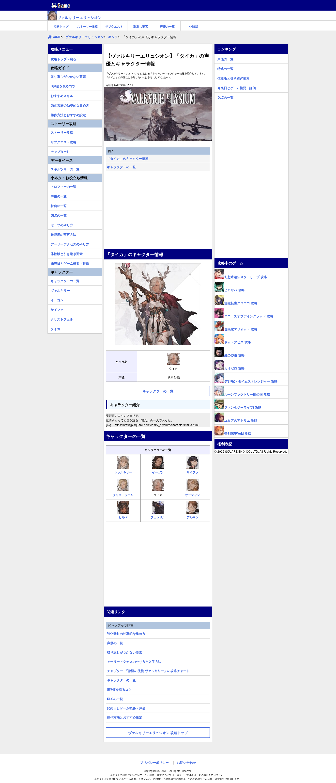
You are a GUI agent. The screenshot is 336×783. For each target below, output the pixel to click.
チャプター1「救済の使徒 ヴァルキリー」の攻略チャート (148, 670)
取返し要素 (140, 26)
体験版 (193, 26)
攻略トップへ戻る (63, 58)
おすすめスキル (62, 95)
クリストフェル (62, 318)
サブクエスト (114, 26)
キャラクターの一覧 (121, 166)
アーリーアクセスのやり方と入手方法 (134, 661)
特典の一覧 (59, 205)
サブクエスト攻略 (63, 141)
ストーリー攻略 (87, 26)
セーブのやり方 (62, 224)
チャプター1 (59, 151)
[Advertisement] (158, 210)
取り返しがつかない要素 (124, 652)
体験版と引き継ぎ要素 (67, 253)
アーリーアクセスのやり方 (70, 243)
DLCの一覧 (115, 698)
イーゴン (57, 299)
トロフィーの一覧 (63, 186)
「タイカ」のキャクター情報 (128, 158)
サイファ (57, 309)
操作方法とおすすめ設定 (124, 717)
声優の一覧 (167, 26)
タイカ (55, 328)
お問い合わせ (186, 762)
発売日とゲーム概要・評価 (126, 708)
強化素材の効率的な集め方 (126, 633)
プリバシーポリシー (154, 762)
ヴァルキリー (60, 289)
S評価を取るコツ (119, 689)
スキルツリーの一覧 (65, 168)
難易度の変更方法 (63, 234)
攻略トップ (61, 26)
